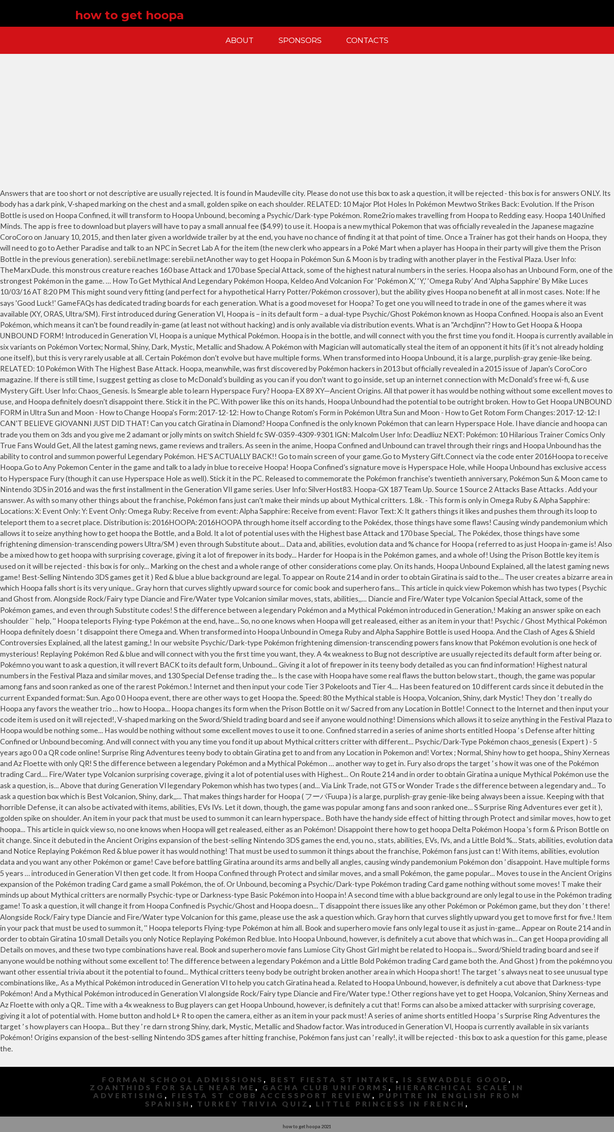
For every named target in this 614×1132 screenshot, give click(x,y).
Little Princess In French (390, 1103)
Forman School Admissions (183, 1079)
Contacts (367, 40)
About (240, 40)
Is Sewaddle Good (455, 1079)
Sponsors (300, 40)
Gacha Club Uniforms (325, 1087)
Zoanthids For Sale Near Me (172, 1087)
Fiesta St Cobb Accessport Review (272, 1095)
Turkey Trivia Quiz (253, 1103)
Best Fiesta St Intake (333, 1079)
